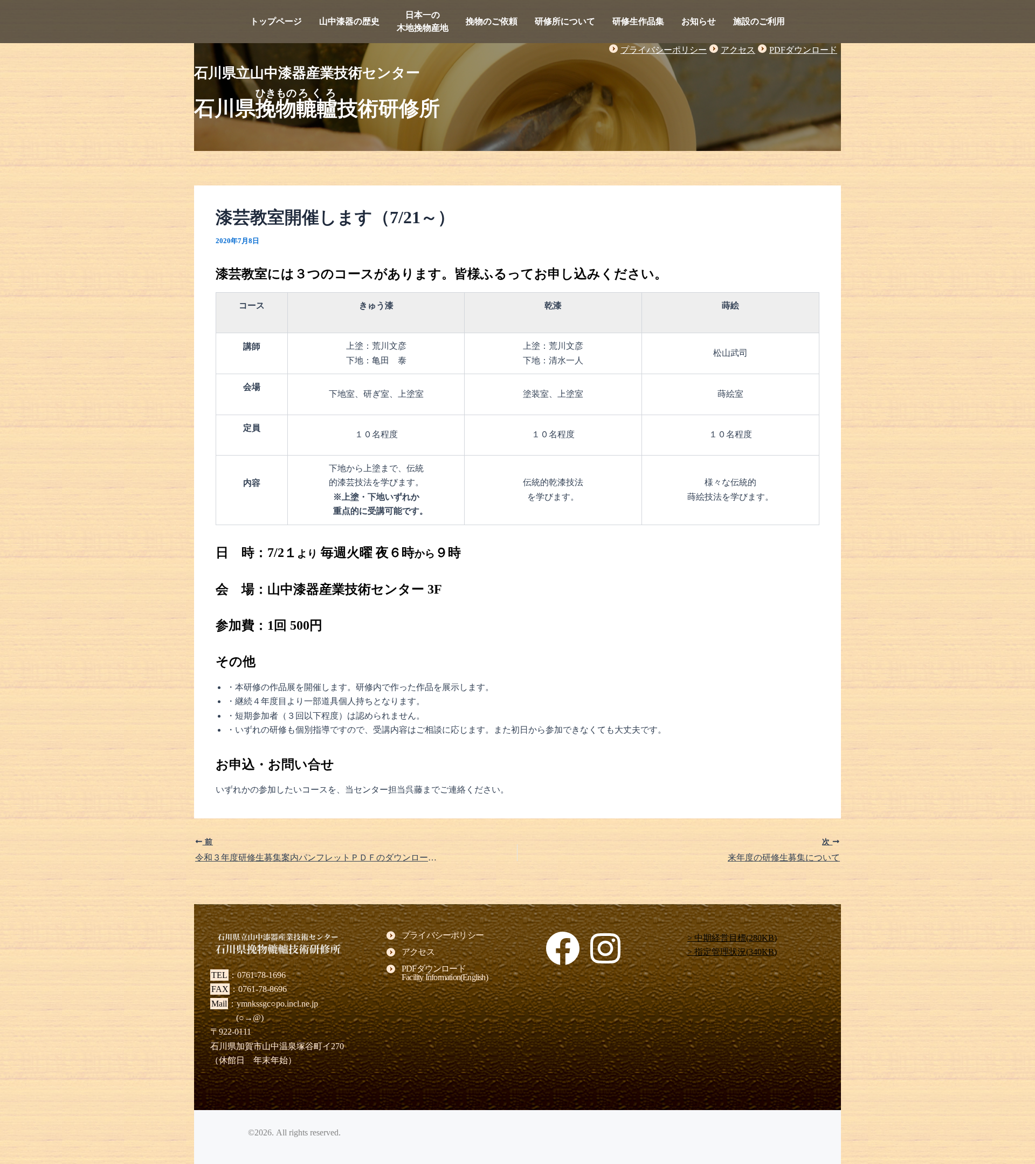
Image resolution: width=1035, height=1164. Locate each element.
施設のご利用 (759, 21)
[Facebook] (563, 948)
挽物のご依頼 (492, 21)
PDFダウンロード (803, 49)
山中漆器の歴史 (349, 21)
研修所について (565, 21)
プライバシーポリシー (663, 49)
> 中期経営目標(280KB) (732, 937)
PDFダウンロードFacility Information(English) (445, 973)
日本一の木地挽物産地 (422, 21)
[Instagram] (605, 948)
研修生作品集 (638, 21)
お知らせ (698, 21)
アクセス (738, 49)
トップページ (276, 21)
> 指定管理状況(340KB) (732, 951)
